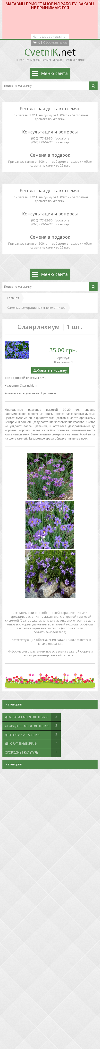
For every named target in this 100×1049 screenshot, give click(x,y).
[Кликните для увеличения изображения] (17, 350)
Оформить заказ (55, 42)
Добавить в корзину (50, 370)
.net (50, 52)
